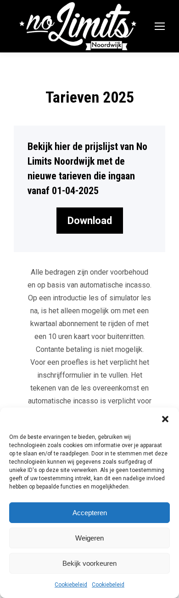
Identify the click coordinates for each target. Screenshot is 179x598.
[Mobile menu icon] (159, 26)
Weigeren (89, 538)
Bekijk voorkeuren (89, 563)
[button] (165, 419)
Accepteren (90, 513)
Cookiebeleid (71, 584)
